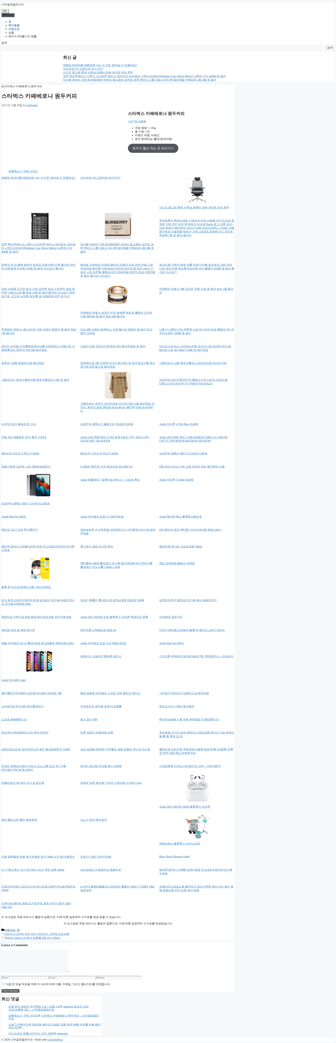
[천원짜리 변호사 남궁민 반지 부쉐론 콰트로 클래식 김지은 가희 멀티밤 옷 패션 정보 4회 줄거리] (118, 294)
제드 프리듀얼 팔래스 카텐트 (177, 563)
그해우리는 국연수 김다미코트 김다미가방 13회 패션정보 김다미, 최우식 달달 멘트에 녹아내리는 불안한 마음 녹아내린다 (117, 407)
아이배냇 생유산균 (170, 616)
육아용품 (14, 25)
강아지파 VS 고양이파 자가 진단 (83, 68)
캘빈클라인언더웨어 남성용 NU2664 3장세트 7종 (31, 693)
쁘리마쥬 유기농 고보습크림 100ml (180, 546)
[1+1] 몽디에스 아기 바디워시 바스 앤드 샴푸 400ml (32, 869)
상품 (11, 32)
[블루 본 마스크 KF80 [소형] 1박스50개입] (39, 569)
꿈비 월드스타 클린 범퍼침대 (19, 819)
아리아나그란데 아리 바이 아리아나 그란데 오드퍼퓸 (36, 933)
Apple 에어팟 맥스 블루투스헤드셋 (180, 516)
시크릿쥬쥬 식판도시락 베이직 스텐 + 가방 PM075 (190, 766)
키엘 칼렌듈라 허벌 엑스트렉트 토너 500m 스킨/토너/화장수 (38, 856)
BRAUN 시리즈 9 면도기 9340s (20, 453)
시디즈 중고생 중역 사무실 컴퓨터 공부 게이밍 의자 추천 (98, 72)
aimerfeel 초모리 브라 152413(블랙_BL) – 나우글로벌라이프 (48, 1008)
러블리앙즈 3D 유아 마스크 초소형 (22, 782)
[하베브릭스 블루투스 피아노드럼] (197, 825)
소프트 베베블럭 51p (14, 719)
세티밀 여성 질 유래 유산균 (18, 630)
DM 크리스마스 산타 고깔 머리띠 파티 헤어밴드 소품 (192, 466)
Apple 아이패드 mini (13, 680)
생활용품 (14, 28)
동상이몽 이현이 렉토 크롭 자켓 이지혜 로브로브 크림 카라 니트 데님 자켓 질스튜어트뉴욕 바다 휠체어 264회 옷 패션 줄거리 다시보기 (196, 268)
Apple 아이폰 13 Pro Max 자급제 (178, 424)
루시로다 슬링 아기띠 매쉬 (96, 546)
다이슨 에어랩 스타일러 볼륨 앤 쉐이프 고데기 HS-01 (192, 630)
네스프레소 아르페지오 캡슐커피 (100, 869)
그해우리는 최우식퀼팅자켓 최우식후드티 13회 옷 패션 (35, 379)
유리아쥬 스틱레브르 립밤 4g (98, 630)
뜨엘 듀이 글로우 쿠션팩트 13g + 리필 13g (34, 1006)
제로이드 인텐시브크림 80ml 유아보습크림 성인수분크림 (36, 616)
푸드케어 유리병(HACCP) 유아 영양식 (24, 732)
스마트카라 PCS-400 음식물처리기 (22, 706)
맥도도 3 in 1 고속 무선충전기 (19, 529)
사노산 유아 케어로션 (93, 819)
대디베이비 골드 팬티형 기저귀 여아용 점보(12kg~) (190, 529)
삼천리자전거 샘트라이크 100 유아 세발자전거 (188, 600)
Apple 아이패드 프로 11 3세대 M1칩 (102, 516)
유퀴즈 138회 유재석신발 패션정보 (22, 363)
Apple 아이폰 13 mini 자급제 (176, 479)
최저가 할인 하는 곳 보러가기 (153, 148)
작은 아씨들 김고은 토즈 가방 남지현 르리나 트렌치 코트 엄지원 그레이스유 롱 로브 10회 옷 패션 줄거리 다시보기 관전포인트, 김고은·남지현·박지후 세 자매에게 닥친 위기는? (38, 292)
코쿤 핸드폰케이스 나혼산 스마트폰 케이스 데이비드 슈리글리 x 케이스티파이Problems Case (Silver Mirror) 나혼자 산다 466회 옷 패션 (144, 76)
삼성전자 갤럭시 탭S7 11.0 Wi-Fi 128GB (183, 453)
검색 (4, 42)
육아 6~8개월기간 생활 (22, 36)
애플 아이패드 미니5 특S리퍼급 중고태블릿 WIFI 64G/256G (37, 643)
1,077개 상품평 (137, 121)
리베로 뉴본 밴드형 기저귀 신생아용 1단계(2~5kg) (111, 782)
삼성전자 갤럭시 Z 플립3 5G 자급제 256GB (106, 424)
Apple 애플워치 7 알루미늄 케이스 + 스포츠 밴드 (110, 479)
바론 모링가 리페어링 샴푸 (96, 732)
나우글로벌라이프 (12, 4)
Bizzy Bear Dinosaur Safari (174, 856)
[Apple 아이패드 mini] (39, 662)
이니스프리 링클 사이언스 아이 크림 (30, 1033)
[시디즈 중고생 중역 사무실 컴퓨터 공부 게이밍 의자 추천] (197, 189)
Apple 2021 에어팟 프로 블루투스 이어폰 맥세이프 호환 (114, 616)
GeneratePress (55, 1039)
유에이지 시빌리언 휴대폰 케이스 (101, 656)
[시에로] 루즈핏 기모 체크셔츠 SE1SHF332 (106, 466)
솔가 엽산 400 (88, 719)
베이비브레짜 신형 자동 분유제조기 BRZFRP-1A (189, 719)
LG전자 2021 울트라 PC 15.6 (18, 424)
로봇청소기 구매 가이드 (23, 171)
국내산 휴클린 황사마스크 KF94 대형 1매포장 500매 (112, 600)
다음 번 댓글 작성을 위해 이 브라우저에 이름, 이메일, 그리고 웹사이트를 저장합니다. (58, 984)
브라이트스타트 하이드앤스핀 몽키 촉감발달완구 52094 (35, 749)
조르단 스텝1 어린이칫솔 (95, 856)
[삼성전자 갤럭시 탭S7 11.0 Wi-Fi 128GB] (39, 485)
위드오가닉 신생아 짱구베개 (176, 706)
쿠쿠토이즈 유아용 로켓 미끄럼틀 (101, 706)
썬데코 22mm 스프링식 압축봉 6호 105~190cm (32, 937)
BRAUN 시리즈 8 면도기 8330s (99, 453)
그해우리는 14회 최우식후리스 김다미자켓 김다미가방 (192, 363)
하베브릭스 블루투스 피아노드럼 (179, 843)
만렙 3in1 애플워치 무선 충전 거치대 (23, 437)
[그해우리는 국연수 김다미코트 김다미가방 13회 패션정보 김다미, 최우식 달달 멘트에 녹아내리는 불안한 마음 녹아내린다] (118, 385)
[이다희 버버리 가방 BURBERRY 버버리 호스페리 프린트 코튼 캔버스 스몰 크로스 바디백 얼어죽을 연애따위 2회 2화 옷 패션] (118, 226)
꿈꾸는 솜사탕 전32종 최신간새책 (101, 766)
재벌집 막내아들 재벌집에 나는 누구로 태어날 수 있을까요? (100, 65)
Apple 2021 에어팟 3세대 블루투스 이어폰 (184, 806)
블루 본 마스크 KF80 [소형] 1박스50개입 (26, 587)
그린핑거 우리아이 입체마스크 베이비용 (184, 693)
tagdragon (62, 1033)
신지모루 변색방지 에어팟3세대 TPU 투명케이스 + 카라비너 (196, 656)
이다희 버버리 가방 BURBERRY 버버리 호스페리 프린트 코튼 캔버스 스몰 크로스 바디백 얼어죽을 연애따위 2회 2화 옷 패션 (139, 79)
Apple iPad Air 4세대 (13, 516)
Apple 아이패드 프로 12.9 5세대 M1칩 (103, 643)
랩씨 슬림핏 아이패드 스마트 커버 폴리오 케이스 (110, 693)
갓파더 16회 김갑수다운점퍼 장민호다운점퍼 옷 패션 (112, 346)
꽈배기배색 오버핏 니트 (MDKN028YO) (25, 466)
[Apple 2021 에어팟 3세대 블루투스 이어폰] (197, 788)
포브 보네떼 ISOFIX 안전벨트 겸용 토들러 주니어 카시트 (115, 749)
